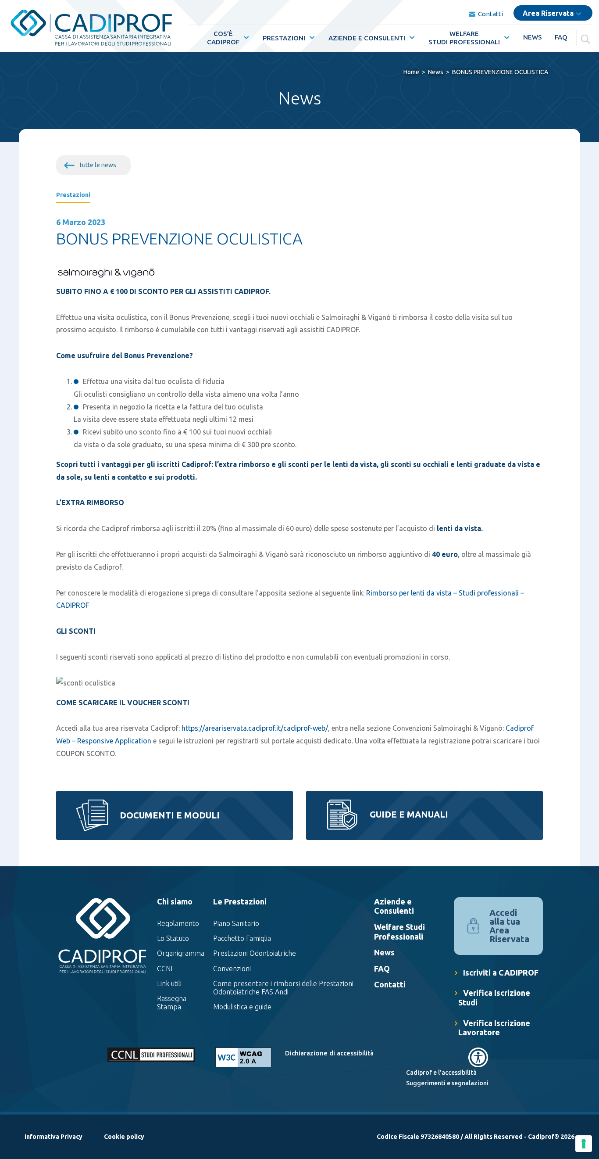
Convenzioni (232, 968)
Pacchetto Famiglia (242, 939)
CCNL (165, 968)
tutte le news (98, 165)
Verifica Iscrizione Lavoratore (494, 1028)
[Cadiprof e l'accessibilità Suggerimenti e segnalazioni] (435, 1058)
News (532, 37)
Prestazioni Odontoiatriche (254, 954)
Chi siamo (175, 901)
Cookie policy (124, 1136)
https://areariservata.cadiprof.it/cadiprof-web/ (255, 728)
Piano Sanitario (236, 923)
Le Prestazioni (240, 901)
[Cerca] (586, 37)
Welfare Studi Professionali (399, 931)
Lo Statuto (173, 939)
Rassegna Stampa (171, 1002)
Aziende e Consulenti (366, 38)
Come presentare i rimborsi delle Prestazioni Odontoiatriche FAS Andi (283, 988)
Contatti (486, 14)
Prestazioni (284, 38)
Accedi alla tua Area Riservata (509, 926)
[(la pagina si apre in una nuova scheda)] (243, 1057)
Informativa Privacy (53, 1136)
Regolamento (178, 923)
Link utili (169, 983)
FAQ (561, 37)
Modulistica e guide (242, 1007)
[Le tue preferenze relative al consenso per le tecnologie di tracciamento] (583, 1143)
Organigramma (180, 954)
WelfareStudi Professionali (464, 38)
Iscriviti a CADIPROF (500, 972)
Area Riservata (548, 13)
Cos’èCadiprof (223, 38)
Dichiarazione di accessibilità (329, 1053)
